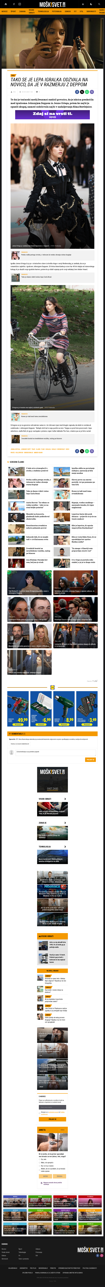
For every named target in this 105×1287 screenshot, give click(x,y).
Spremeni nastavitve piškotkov (69, 1268)
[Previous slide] (9, 706)
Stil (81, 11)
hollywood (19, 452)
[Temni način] (91, 4)
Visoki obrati (32, 11)
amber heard (38, 452)
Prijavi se (90, 760)
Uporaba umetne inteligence (73, 1273)
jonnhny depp (26, 449)
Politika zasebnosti (90, 1268)
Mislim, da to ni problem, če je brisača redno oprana (53, 1170)
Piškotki (53, 1268)
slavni (38, 449)
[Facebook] (14, 4)
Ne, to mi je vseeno (47, 1166)
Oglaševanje (12, 1268)
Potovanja (57, 11)
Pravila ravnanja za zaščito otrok (47, 1273)
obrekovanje (28, 452)
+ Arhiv (62, 1130)
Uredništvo (24, 1268)
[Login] (83, 4)
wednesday (61, 449)
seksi (67, 449)
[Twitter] (82, 92)
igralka (48, 449)
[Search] (99, 4)
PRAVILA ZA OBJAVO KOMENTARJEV (20, 744)
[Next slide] (95, 706)
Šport (13, 11)
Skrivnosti (91, 11)
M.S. (14, 92)
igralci (54, 449)
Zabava (22, 11)
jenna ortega (15, 449)
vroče (13, 452)
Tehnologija (43, 11)
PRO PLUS (33, 1268)
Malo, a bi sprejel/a (47, 1163)
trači (33, 449)
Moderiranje (43, 1268)
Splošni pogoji (27, 1273)
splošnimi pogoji (54, 1112)
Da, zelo (43, 1159)
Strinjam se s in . (53, 1113)
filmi (43, 449)
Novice (4, 11)
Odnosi (68, 11)
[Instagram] (20, 4)
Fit (75, 11)
